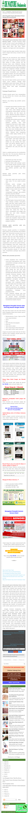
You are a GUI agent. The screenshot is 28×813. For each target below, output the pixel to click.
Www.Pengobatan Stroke (8, 783)
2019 (5, 764)
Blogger (18, 757)
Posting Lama (21, 659)
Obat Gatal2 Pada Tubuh (8, 570)
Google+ (16, 651)
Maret (5, 791)
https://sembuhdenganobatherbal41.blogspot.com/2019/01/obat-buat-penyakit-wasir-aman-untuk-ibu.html (14, 576)
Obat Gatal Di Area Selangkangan (17, 708)
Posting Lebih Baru (7, 659)
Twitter (20, 651)
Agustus (6, 772)
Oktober (6, 770)
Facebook (10, 651)
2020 (5, 762)
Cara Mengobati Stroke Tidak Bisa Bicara (12, 778)
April (5, 789)
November (6, 768)
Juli (5, 774)
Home (4, 11)
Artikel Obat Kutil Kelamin (15, 688)
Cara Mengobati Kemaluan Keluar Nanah (12, 573)
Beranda (15, 659)
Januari (5, 796)
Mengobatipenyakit (7, 634)
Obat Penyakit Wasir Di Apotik (16, 742)
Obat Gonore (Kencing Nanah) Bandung (11, 571)
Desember (6, 766)
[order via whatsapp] (21, 811)
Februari (6, 793)
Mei (5, 776)
